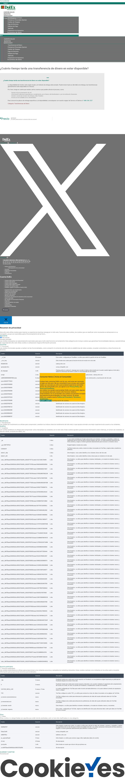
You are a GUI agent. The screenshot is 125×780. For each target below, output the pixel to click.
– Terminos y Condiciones (10, 291)
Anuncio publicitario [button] (6, 666)
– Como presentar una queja (11, 302)
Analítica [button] (2, 426)
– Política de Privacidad (10, 292)
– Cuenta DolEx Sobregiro (10, 283)
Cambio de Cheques (14, 22)
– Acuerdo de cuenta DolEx (11, 286)
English (6, 3)
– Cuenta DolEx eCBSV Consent (12, 284)
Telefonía (10, 28)
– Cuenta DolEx (8, 305)
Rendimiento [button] (4, 421)
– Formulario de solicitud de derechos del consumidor (18, 296)
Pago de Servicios (13, 24)
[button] (39, 35)
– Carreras (6, 269)
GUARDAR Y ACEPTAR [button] (7, 752)
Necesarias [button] (3, 336)
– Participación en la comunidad (15, 268)
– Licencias (7, 303)
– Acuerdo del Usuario (10, 294)
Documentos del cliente (14, 32)
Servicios (7, 16)
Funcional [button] (3, 344)
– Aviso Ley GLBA (8, 298)
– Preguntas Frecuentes (10, 270)
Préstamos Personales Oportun (17, 20)
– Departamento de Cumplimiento (13, 290)
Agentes (7, 14)
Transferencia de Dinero (15, 18)
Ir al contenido (4, 1)
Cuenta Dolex (9, 12)
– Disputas (7, 301)
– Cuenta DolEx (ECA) (9, 281)
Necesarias (5, 337)
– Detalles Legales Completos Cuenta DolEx (15, 287)
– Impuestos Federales (10, 306)
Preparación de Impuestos (16, 30)
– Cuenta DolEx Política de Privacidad (13, 280)
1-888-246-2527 (88, 100)
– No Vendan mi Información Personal (14, 299)
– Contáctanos (8, 273)
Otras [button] (1, 714)
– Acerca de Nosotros (9, 266)
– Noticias (6, 272)
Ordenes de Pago (13, 26)
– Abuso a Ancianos (9, 295)
